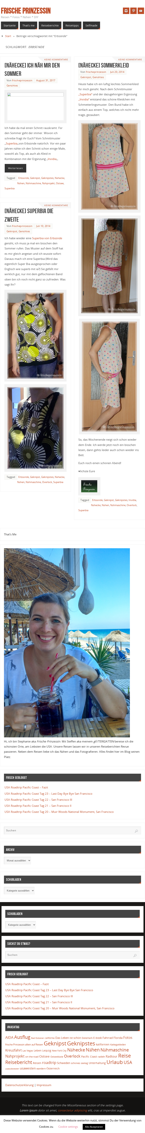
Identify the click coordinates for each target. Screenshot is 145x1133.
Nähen (21, 183)
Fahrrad (108, 1038)
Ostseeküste (56, 1056)
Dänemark (87, 1038)
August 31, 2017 (45, 80)
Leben (38, 1050)
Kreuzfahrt (13, 1050)
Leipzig (46, 1050)
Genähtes (12, 85)
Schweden (63, 1063)
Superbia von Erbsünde (47, 238)
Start (8, 36)
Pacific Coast (89, 1056)
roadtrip (49, 1062)
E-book (97, 1038)
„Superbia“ (85, 94)
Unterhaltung (97, 1063)
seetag (84, 1063)
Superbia (11, 143)
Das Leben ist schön (68, 1038)
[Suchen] (136, 831)
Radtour (111, 1056)
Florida (118, 1038)
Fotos (127, 1037)
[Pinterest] (133, 11)
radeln (101, 1056)
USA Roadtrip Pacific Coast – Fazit (26, 787)
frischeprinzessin (22, 80)
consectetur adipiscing (72, 1110)
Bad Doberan (37, 1038)
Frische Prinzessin (26, 11)
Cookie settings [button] (68, 1126)
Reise (124, 1055)
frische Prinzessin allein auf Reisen (24, 1044)
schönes (75, 1063)
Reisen (37, 1063)
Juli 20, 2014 (117, 72)
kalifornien (103, 1044)
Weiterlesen (15, 168)
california (50, 1037)
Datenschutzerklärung (19, 1085)
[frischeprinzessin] (126, 11)
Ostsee (60, 183)
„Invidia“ (83, 99)
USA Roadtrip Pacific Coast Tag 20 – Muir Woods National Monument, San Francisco (59, 812)
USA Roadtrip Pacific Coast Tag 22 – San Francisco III (38, 799)
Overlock (132, 505)
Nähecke (59, 178)
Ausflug (22, 1037)
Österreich (53, 1068)
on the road (32, 1056)
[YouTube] (141, 11)
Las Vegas (27, 1050)
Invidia (52, 159)
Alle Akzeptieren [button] (94, 1126)
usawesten (28, 1068)
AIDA (9, 1037)
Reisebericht (18, 1062)
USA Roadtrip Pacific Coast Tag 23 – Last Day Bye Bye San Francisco (48, 793)
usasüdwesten (12, 1068)
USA (128, 1062)
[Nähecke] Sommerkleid (103, 65)
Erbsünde (23, 178)
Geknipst (35, 178)
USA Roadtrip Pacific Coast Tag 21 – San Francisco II (38, 806)
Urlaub (114, 1061)
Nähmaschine (33, 183)
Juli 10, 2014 (43, 226)
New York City (59, 1050)
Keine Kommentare (56, 59)
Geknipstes (47, 178)
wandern (41, 1068)
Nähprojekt (48, 183)
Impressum (44, 1085)
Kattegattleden (118, 1044)
